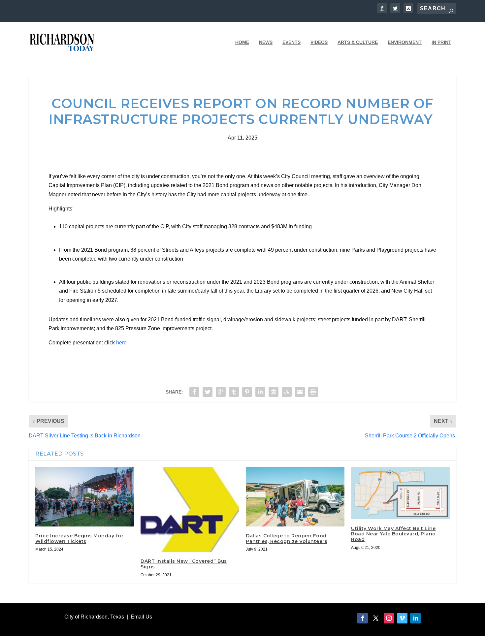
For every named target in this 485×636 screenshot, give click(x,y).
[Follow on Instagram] (389, 618)
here (121, 342)
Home (242, 42)
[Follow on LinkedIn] (415, 618)
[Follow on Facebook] (362, 618)
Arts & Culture (358, 42)
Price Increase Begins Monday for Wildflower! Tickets (79, 538)
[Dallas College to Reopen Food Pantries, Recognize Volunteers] (295, 496)
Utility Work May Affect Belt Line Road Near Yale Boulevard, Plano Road (393, 534)
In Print (441, 42)
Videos (319, 42)
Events (291, 42)
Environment (405, 42)
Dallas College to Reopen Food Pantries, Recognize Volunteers (286, 538)
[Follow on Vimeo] (402, 618)
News (266, 42)
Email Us (141, 617)
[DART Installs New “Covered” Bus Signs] (190, 509)
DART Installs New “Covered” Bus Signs (184, 564)
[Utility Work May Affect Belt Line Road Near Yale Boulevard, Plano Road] (400, 493)
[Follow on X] (376, 618)
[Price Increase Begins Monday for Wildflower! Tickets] (84, 496)
